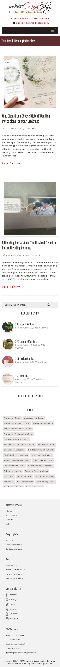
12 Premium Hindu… (25, 358)
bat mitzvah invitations (42, 455)
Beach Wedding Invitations (40, 466)
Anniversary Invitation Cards (16, 423)
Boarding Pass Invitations (36, 471)
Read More (9, 163)
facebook (13, 595)
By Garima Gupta (30, 255)
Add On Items (11, 515)
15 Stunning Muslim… (26, 341)
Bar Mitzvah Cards (46, 444)
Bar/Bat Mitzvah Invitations (16, 455)
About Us (9, 540)
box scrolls (8, 481)
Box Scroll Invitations (45, 476)
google (14, 599)
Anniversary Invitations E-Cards (18, 428)
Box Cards (8, 476)
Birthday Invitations (12, 471)
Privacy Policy (11, 565)
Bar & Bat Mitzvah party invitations (19, 444)
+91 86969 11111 (21, 18)
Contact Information (14, 549)
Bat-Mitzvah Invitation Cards (17, 460)
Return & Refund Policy (15, 570)
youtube (13, 614)
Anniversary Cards (12, 418)
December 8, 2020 (13, 128)
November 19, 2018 (13, 255)
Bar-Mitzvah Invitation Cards (41, 450)
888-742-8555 (41, 18)
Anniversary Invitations (43, 423)
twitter (12, 604)
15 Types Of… (22, 375)
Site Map (9, 519)
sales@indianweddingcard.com (32, 22)
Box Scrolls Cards (25, 481)
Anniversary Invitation (33, 418)
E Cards (9, 511)
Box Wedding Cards (46, 481)
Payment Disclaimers (15, 574)
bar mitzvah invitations (14, 450)
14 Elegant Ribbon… (25, 324)
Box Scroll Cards (24, 476)
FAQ (7, 524)
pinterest (13, 609)
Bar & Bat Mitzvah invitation (16, 439)
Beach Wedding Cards (14, 466)
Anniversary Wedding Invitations (18, 434)
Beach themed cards (42, 460)
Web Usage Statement (15, 578)
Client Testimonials (14, 544)
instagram (14, 618)
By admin (26, 128)
